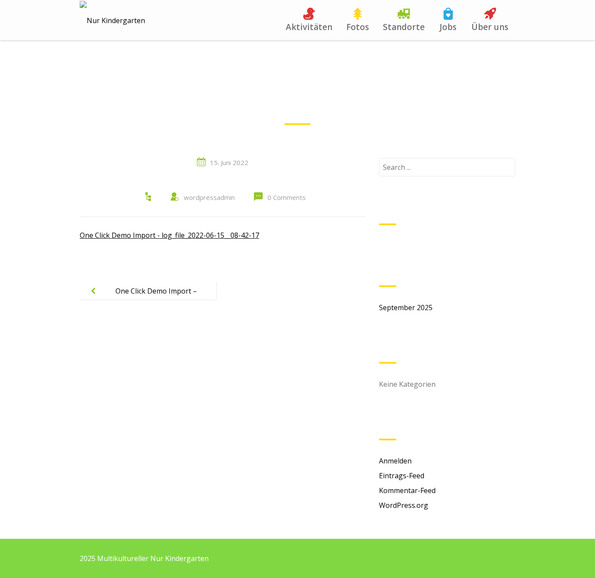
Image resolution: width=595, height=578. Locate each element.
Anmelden (395, 461)
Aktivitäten (309, 27)
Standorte (404, 27)
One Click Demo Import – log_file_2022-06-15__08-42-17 (148, 298)
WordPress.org (403, 505)
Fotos (357, 27)
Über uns (489, 27)
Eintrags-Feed (401, 475)
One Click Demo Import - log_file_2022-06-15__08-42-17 (169, 235)
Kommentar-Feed (407, 490)
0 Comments (286, 197)
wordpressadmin (209, 197)
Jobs (447, 27)
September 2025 (406, 307)
